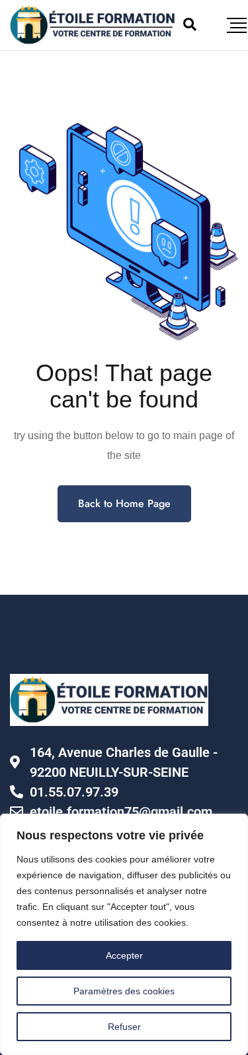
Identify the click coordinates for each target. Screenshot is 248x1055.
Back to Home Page (124, 503)
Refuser (124, 1026)
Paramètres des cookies (124, 991)
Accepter (124, 955)
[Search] (189, 24)
